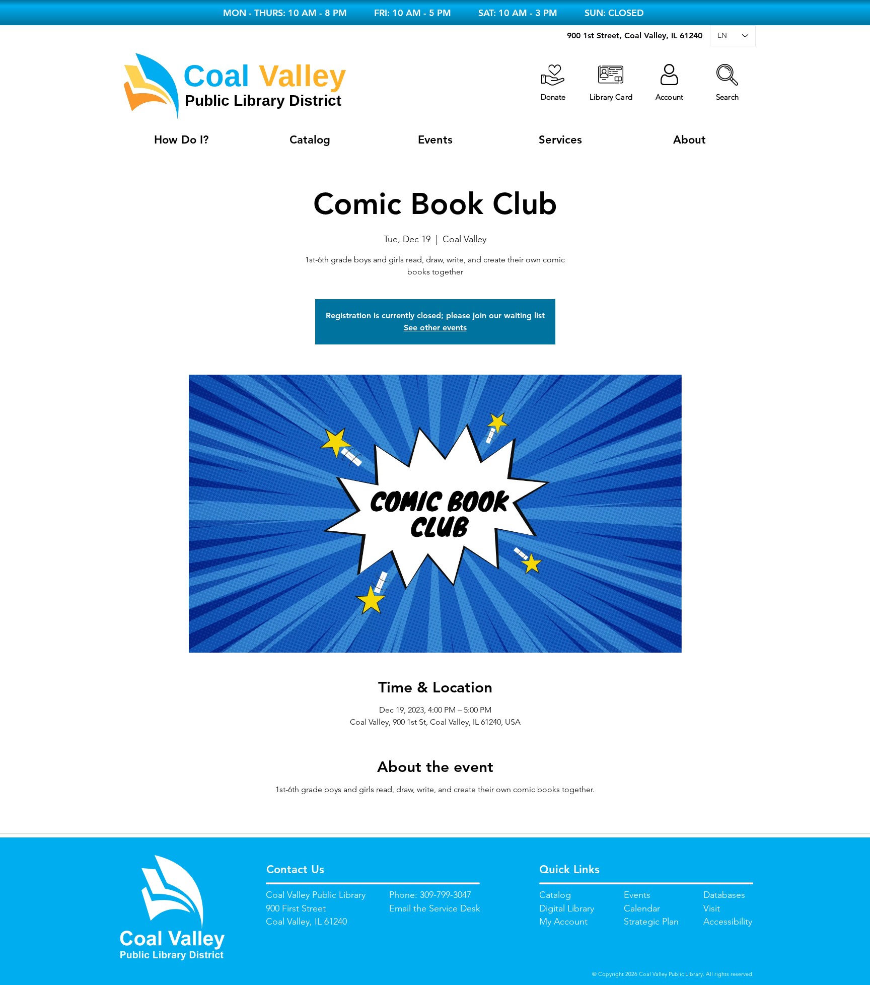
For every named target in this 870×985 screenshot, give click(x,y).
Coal (216, 76)
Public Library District (263, 100)
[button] (727, 75)
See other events (435, 327)
